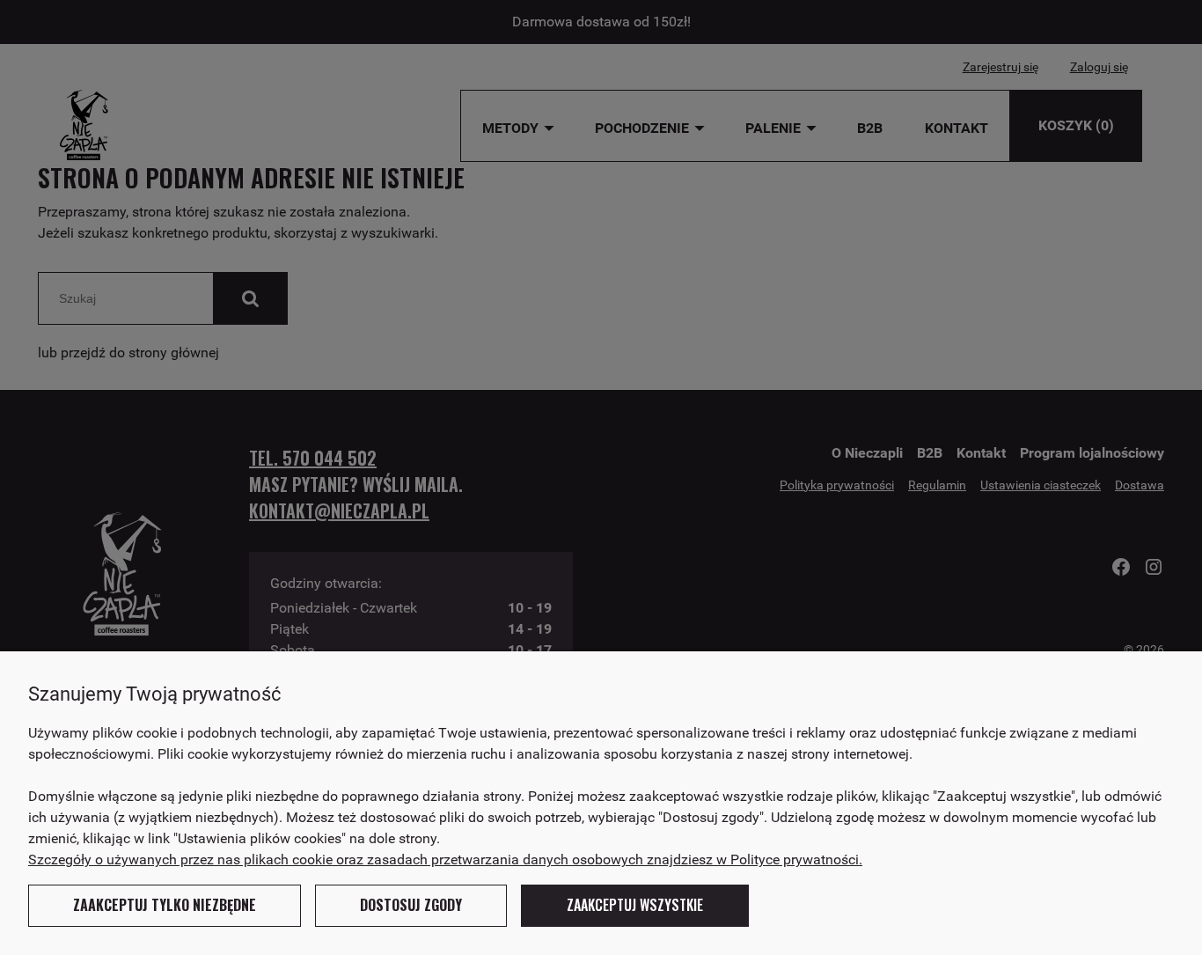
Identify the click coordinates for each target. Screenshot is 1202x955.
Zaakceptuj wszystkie (635, 904)
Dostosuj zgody (411, 904)
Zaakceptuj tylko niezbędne (164, 904)
